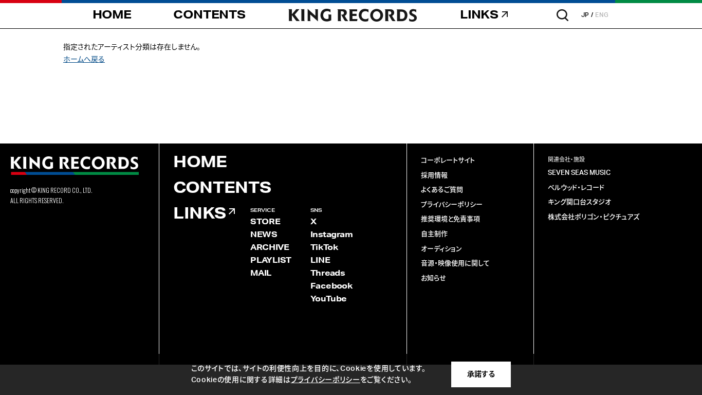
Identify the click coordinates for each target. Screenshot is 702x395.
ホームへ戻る (84, 59)
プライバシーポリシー (452, 205)
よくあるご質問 (442, 190)
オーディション (441, 249)
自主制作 (434, 234)
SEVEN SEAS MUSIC (579, 173)
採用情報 (434, 175)
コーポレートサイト (448, 160)
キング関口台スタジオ (579, 202)
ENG (602, 15)
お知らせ (433, 278)
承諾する (481, 374)
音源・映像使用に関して (455, 263)
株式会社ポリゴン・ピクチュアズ (593, 217)
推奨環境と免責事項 (450, 219)
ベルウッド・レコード (576, 188)
